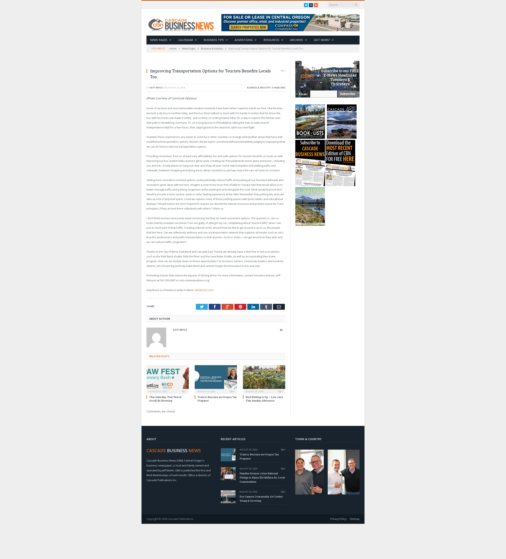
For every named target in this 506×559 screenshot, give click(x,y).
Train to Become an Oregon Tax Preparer (259, 456)
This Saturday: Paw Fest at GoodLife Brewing (165, 398)
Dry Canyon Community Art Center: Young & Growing (261, 498)
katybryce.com (203, 290)
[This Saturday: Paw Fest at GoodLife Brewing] (167, 378)
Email (303, 94)
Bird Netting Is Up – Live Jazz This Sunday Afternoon (264, 398)
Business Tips (214, 40)
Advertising (244, 40)
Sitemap (355, 518)
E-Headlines (278, 87)
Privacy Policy (338, 518)
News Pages (158, 40)
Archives (296, 40)
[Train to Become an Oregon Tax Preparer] (216, 378)
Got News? (322, 40)
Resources (271, 40)
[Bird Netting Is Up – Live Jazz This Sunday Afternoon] (264, 378)
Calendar (185, 40)
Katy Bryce (156, 87)
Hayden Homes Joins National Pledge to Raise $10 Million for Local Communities (262, 477)
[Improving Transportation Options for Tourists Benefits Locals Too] (215, 63)
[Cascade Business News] (183, 22)
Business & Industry (259, 87)
